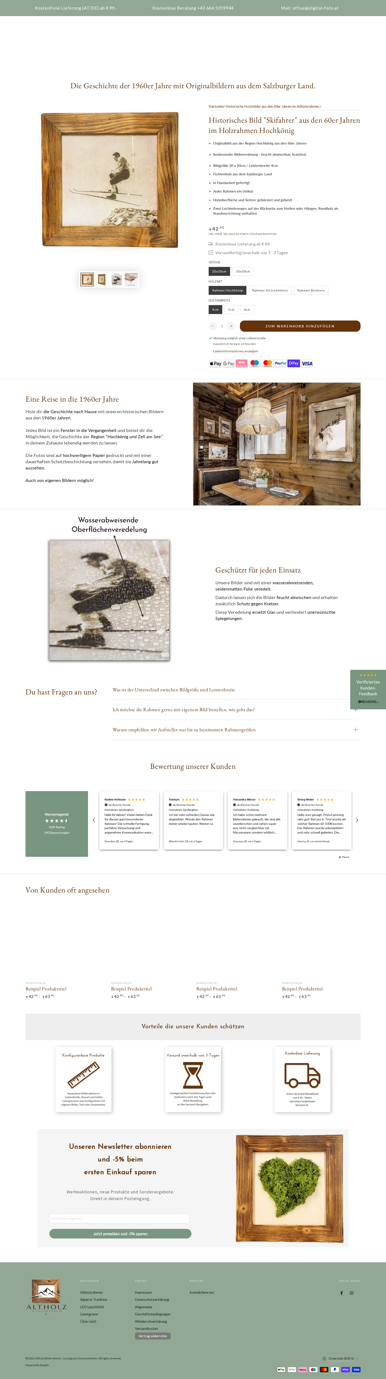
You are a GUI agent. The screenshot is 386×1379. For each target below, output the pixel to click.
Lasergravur (89, 1314)
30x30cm (245, 272)
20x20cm (221, 272)
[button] (94, 820)
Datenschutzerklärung (152, 1299)
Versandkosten (146, 1328)
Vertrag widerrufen (152, 1336)
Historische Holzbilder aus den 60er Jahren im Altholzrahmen (272, 106)
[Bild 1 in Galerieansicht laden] (87, 279)
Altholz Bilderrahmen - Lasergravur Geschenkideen (66, 1358)
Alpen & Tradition (93, 1299)
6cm (249, 311)
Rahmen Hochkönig (227, 291)
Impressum (143, 1292)
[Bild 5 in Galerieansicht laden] (116, 279)
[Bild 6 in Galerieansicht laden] (131, 279)
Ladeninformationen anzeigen (235, 351)
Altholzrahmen (91, 1292)
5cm (233, 311)
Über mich (88, 1321)
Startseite (216, 106)
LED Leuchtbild (92, 1307)
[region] (225, 820)
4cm (217, 311)
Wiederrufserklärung (151, 1321)
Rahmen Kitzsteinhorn (270, 291)
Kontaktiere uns (202, 1292)
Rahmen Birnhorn (311, 291)
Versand (229, 233)
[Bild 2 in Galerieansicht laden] (102, 279)
